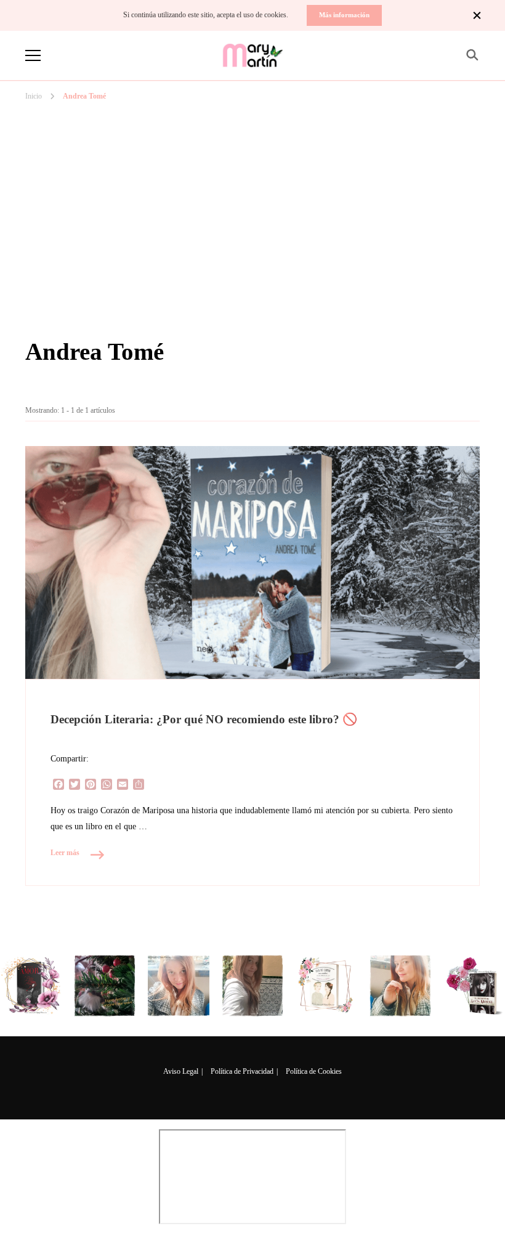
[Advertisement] (252, 166)
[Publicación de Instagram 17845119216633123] (400, 986)
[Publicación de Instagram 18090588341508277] (178, 986)
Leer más (64, 852)
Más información (344, 14)
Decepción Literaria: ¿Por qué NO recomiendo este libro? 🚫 (203, 719)
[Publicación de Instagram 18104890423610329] (31, 986)
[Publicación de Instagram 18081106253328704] (252, 986)
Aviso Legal (180, 1071)
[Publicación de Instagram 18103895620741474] (104, 986)
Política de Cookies (314, 1071)
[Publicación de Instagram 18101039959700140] (474, 986)
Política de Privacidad (242, 1071)
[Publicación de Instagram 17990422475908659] (326, 986)
